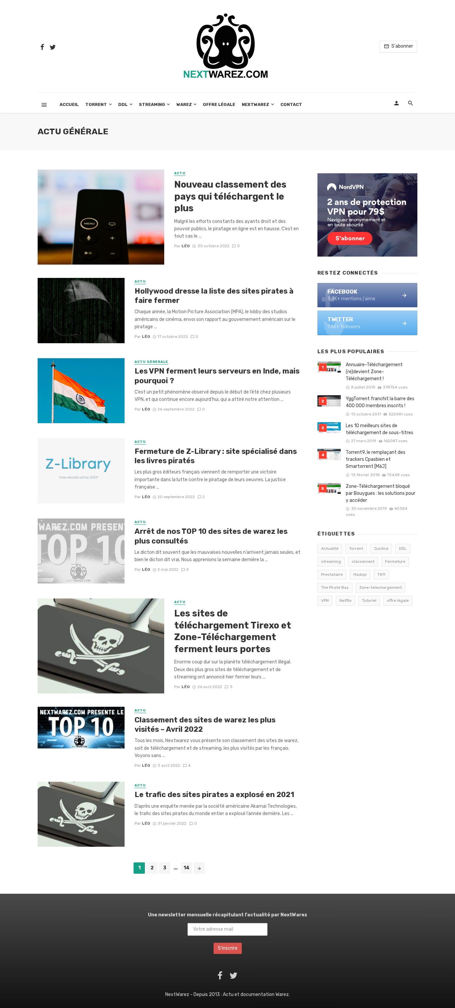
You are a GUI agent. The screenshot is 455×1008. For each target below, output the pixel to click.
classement (363, 561)
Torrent (96, 104)
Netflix (345, 600)
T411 (381, 574)
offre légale (398, 600)
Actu (180, 173)
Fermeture (395, 561)
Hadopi (360, 574)
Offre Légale (219, 104)
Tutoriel (369, 600)
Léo (186, 246)
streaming (331, 561)
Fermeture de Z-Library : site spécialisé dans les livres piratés (216, 456)
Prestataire (332, 574)
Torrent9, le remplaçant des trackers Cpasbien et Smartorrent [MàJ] (375, 459)
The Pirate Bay (335, 587)
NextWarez (255, 104)
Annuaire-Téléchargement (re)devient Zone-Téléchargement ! (374, 372)
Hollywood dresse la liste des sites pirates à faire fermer (214, 296)
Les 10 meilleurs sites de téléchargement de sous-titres (379, 429)
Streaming (152, 104)
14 (187, 868)
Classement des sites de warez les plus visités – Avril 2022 (205, 724)
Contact (291, 104)
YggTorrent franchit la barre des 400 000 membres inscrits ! (380, 402)
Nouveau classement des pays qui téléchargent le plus (230, 196)
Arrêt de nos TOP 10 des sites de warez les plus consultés (211, 536)
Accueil (69, 104)
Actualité (329, 548)
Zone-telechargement (380, 587)
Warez (184, 104)
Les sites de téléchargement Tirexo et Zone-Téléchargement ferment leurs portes (232, 631)
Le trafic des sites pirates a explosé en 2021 (214, 794)
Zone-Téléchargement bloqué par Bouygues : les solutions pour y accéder (380, 493)
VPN (325, 600)
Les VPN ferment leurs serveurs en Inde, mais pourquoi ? (217, 376)
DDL (123, 104)
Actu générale (151, 362)
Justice (381, 548)
